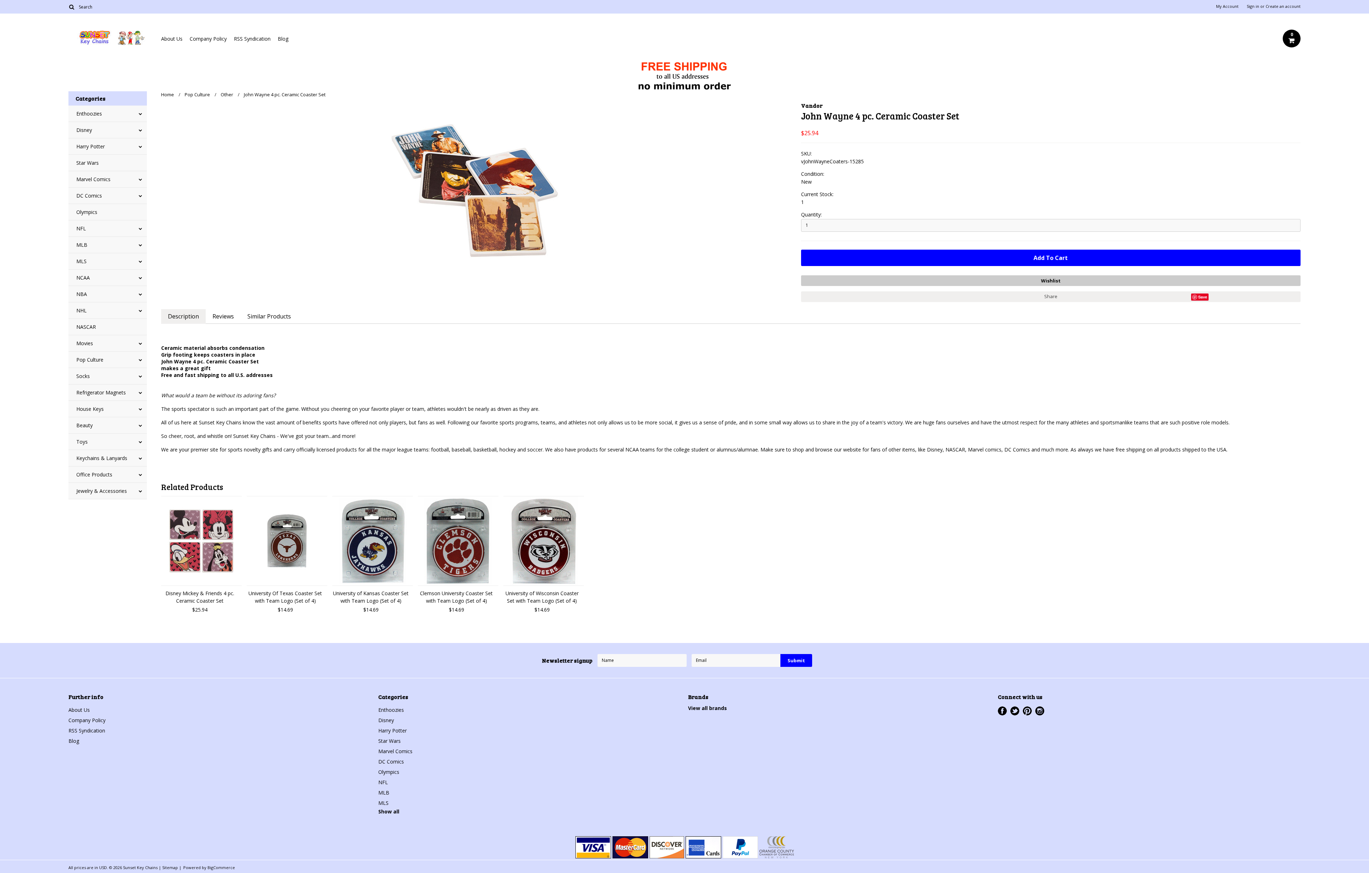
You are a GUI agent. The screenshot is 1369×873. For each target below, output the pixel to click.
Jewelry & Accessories (101, 490)
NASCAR (86, 326)
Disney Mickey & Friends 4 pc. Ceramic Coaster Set (199, 597)
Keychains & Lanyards (101, 458)
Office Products (94, 474)
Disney (84, 130)
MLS (81, 261)
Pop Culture (89, 359)
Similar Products (269, 316)
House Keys (90, 408)
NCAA (83, 277)
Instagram (1039, 710)
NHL (81, 310)
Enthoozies (89, 113)
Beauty (84, 425)
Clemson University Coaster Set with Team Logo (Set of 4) (456, 597)
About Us (172, 38)
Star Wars (87, 162)
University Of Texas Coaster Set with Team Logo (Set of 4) (285, 597)
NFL (81, 228)
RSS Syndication (252, 38)
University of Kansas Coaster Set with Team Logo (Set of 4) (371, 597)
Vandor (811, 105)
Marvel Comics (93, 179)
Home (167, 94)
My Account (1227, 6)
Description (183, 316)
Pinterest (1027, 710)
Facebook (1002, 710)
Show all (388, 811)
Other (227, 94)
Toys (82, 441)
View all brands (707, 708)
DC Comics (89, 195)
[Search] (71, 7)
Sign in (1253, 6)
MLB (81, 244)
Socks (83, 376)
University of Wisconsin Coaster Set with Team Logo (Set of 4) (542, 597)
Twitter (1014, 710)
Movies (84, 343)
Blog (283, 38)
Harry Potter (90, 146)
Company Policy (208, 38)
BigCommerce (221, 867)
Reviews (223, 316)
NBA (81, 294)
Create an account (1283, 6)
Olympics (86, 212)
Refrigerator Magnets (101, 392)
